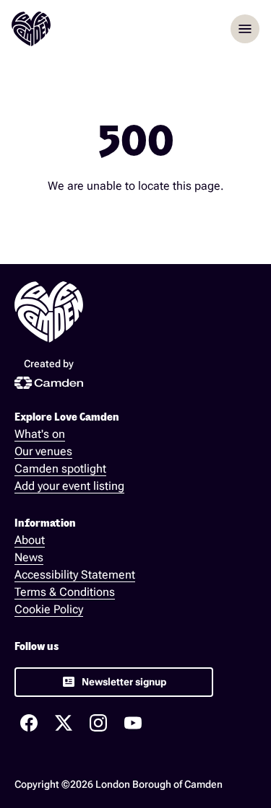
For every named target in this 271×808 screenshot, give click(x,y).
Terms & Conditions (64, 592)
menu (245, 29)
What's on (39, 434)
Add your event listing (69, 486)
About (29, 540)
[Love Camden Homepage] (31, 29)
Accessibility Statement (74, 574)
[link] (113, 682)
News (28, 557)
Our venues (43, 451)
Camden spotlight (60, 468)
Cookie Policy (48, 609)
